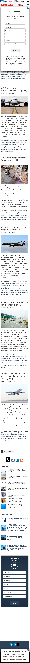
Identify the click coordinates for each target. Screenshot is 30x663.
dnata (24, 219)
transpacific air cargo (14, 80)
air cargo (20, 140)
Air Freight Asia (8, 435)
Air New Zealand (19, 287)
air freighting (9, 436)
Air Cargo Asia (4, 433)
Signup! (14, 603)
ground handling (17, 221)
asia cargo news (16, 148)
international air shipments (12, 78)
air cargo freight (7, 142)
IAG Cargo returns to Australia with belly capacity (14, 89)
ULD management (8, 151)
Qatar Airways (17, 440)
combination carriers (21, 149)
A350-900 (9, 431)
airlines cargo (11, 289)
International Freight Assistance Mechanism (11, 292)
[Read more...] (5, 137)
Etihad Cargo (9, 76)
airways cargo (7, 148)
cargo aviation (11, 149)
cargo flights (15, 75)
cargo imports (19, 219)
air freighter (20, 144)
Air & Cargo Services (12, 140)
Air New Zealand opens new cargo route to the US (14, 228)
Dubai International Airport (7, 221)
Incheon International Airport (15, 364)
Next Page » (10, 451)
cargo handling (11, 219)
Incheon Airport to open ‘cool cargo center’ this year (14, 303)
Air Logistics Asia (10, 146)
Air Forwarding (15, 142)
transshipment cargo (9, 365)
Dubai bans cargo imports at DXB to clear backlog (14, 159)
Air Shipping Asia (19, 146)
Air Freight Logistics (12, 144)
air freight (21, 142)
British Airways (4, 149)
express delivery (16, 76)
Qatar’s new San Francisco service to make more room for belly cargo (13, 376)
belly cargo (9, 75)
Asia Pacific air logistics (16, 73)
